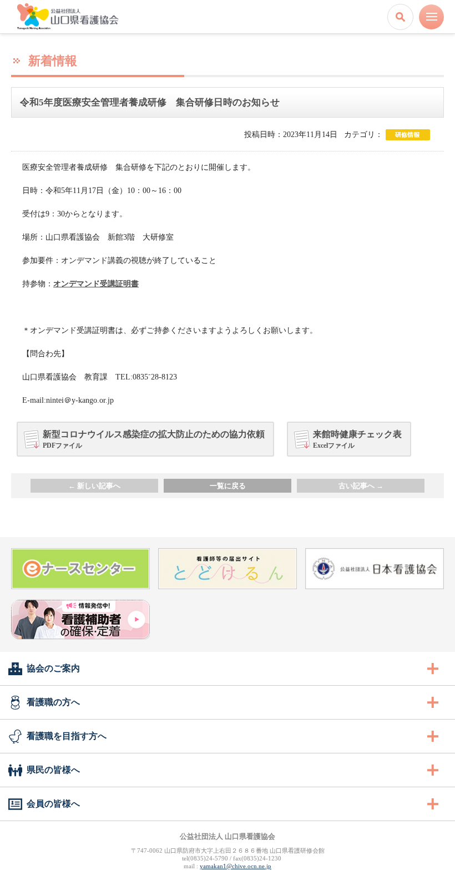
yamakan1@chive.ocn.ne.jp (235, 866)
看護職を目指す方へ (67, 736)
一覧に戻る (228, 486)
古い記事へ (360, 486)
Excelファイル (357, 439)
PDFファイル (154, 439)
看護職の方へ (53, 702)
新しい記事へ (94, 486)
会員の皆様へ (53, 803)
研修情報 (408, 134)
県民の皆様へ (53, 769)
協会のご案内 (53, 668)
